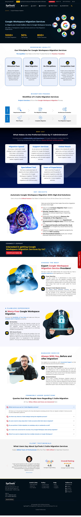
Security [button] (25, 5)
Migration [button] (65, 5)
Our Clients (33, 486)
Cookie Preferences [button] (40, 508)
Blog (73, 1)
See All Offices (9, 498)
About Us (58, 1)
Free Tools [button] (53, 5)
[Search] (71, 6)
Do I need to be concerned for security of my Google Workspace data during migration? (32, 429)
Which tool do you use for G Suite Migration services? (22, 407)
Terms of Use (45, 483)
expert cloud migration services (59, 289)
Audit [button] (34, 5)
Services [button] (43, 5)
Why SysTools (66, 1)
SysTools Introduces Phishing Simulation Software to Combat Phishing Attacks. (35, 1)
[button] (7, 465)
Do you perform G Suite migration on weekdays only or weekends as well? (28, 425)
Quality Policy (45, 486)
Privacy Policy (45, 484)
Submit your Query (13, 253)
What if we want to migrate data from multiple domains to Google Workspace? (29, 434)
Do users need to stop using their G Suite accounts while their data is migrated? (30, 421)
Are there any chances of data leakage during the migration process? (27, 416)
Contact (52, 1)
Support (56, 486)
